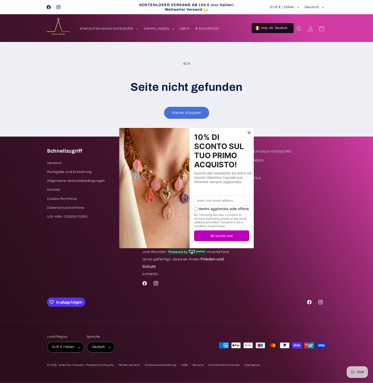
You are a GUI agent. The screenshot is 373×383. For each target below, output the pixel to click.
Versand (198, 364)
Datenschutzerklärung (161, 364)
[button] (109, 28)
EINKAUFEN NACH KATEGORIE (265, 151)
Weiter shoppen (186, 113)
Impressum (252, 364)
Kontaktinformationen (224, 364)
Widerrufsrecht (129, 364)
